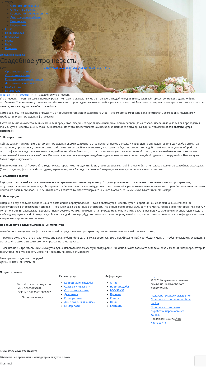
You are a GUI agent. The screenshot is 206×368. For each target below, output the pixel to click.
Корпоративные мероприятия (29, 13)
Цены (8, 44)
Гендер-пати (18, 25)
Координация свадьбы (78, 282)
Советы (114, 298)
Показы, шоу (18, 21)
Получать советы (11, 272)
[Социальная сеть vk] (154, 276)
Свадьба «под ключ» (77, 286)
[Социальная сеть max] (161, 276)
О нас (8, 29)
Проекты (115, 294)
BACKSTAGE (12, 36)
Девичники (71, 294)
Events (9, 40)
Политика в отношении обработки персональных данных (167, 311)
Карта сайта (158, 322)
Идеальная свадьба (12, 55)
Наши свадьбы (14, 33)
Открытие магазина (22, 9)
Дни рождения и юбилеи (25, 17)
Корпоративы (73, 298)
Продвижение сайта (163, 318)
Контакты (11, 48)
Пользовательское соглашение (171, 295)
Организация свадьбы (24, 6)
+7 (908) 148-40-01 (11, 266)
